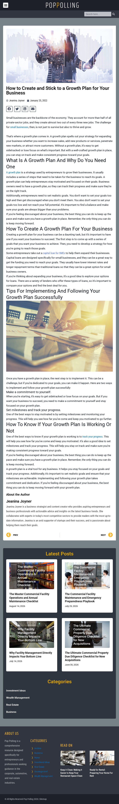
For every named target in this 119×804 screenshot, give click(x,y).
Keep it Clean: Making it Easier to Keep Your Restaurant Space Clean (71, 772)
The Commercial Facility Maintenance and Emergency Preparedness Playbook (83, 597)
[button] (5, 5)
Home (37, 757)
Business (11, 711)
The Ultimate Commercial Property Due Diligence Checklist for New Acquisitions (86, 656)
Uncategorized (40, 771)
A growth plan (13, 172)
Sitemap (43, 799)
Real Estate (12, 704)
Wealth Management (17, 697)
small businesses (19, 127)
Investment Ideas (16, 690)
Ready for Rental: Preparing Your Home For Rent (101, 772)
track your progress (92, 436)
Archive (37, 748)
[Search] (113, 14)
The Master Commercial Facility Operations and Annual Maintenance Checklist (29, 597)
